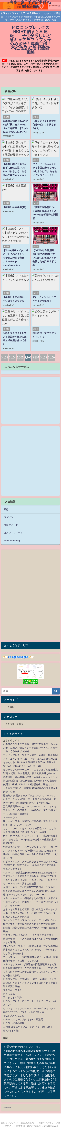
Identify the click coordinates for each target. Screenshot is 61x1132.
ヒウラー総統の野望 (13, 1023)
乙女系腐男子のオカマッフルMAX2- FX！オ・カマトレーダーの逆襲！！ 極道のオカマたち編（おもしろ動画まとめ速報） (30, 810)
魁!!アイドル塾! (11, 1030)
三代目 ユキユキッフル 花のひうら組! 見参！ (28, 1027)
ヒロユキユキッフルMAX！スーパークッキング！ (29, 1008)
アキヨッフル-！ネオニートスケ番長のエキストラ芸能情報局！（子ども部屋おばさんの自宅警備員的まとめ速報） (30, 939)
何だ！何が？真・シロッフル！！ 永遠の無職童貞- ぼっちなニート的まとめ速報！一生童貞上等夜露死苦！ (30, 839)
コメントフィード (13, 532)
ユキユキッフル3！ (13, 990)
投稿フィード (11, 525)
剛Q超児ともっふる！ (14, 1016)
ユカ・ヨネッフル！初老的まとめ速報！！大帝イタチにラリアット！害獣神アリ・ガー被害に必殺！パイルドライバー (30, 902)
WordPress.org (12, 540)
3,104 (12, 357)
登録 (6, 509)
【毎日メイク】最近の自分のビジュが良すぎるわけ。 (44, 124)
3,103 (4, 357)
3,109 (51, 357)
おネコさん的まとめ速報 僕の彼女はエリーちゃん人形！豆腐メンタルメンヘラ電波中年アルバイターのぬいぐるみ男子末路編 (30, 747)
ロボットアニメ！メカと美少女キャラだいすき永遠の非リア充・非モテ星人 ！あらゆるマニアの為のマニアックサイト (30, 865)
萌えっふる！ (10, 994)
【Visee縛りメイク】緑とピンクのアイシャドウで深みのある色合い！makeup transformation (15, 257)
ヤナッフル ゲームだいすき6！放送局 (23, 1019)
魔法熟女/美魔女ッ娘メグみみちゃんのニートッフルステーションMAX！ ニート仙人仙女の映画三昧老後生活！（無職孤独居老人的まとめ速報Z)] (29, 799)
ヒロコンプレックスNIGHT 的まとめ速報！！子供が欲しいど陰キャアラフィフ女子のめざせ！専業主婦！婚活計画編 (30, 983)
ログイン (8, 517)
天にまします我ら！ (13, 997)
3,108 (43, 357)
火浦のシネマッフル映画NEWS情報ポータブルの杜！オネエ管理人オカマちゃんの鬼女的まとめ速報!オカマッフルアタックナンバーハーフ (29, 891)
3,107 (35, 357)
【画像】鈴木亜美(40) (14, 207)
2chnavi (7, 1107)
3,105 (20, 357)
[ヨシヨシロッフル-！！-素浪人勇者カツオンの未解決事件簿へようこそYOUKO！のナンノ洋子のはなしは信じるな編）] (30, 950)
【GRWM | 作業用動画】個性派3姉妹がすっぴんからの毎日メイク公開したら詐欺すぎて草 (45, 257)
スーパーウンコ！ (12, 817)
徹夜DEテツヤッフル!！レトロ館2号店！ (24, 1012)
